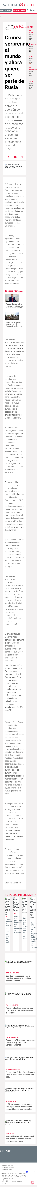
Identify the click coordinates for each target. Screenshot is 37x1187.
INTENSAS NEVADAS (12, 973)
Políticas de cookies (7, 1169)
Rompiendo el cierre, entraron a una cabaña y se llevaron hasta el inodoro (19, 1010)
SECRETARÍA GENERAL (13, 1069)
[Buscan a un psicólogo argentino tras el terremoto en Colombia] (16, 911)
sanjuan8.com (5, 1173)
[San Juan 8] (5, 1153)
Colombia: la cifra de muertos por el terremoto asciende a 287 (14, 325)
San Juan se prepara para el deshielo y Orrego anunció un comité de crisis (18, 978)
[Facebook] (2, 157)
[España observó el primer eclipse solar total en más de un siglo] (7, 914)
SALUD (31, 56)
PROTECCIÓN (10, 1133)
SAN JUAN (31, 31)
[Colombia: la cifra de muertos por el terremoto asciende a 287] (12, 316)
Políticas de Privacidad (8, 1167)
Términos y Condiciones (7, 1165)
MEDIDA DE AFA (11, 1101)
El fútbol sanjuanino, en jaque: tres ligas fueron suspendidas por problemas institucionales (19, 1106)
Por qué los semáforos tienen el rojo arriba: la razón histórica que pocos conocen (20, 1138)
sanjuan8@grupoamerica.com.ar (10, 1180)
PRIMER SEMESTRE (12, 1037)
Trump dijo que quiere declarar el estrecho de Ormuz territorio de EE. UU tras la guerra (14, 307)
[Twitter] (8, 157)
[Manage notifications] (32, 1182)
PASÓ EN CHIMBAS (12, 1005)
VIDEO (31, 81)
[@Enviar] (15, 157)
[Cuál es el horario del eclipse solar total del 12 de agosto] (24, 912)
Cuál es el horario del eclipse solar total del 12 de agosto (25, 928)
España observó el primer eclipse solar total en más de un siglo (9, 931)
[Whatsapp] (21, 157)
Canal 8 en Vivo (20, 10)
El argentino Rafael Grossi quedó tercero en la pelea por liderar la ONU (20, 1074)
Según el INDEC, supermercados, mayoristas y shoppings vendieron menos (20, 1042)
